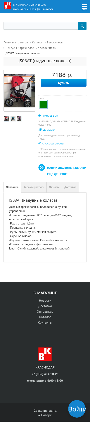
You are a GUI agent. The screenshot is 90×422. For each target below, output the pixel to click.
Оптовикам (45, 311)
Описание (12, 187)
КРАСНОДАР (45, 367)
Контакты (45, 322)
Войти (78, 408)
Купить (63, 82)
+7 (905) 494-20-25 (45, 374)
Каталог (45, 317)
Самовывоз (50, 115)
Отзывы (54, 187)
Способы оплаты (53, 143)
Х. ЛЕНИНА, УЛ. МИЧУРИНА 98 (29, 4)
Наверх (46, 415)
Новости (45, 300)
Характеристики (33, 187)
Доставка (49, 129)
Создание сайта (45, 410)
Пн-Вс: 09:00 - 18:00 (23, 9)
